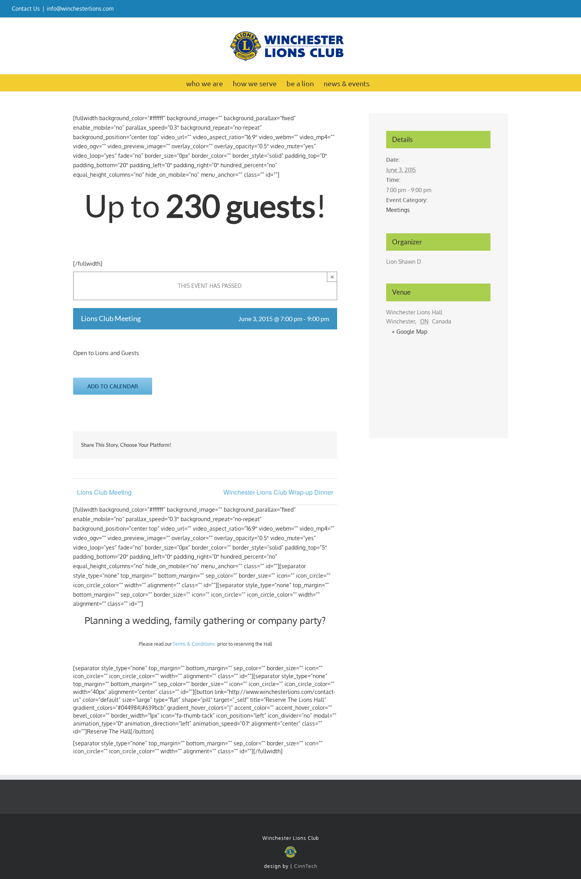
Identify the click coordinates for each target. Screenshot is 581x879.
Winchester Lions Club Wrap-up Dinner (278, 492)
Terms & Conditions (194, 644)
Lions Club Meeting (104, 492)
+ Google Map (409, 331)
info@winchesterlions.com (80, 8)
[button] (382, 82)
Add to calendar (112, 386)
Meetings (398, 209)
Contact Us (26, 8)
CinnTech (305, 866)
